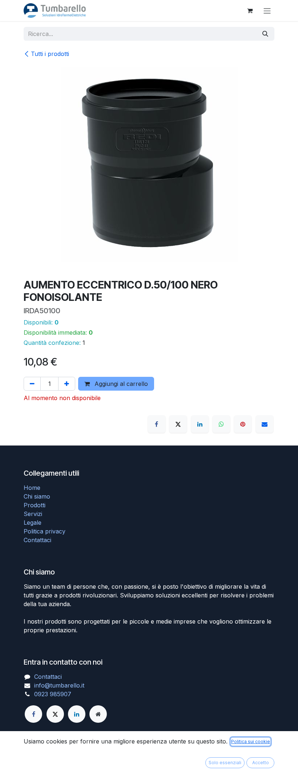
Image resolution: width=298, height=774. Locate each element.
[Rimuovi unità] (32, 384)
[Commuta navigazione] (267, 10)
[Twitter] (55, 714)
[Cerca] (265, 34)
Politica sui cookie (250, 741)
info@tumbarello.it (59, 685)
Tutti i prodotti (50, 53)
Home (32, 487)
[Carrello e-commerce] (249, 10)
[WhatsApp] (221, 424)
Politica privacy (44, 531)
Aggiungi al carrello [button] (120, 383)
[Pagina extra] (98, 714)
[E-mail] (264, 424)
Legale (32, 522)
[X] (178, 424)
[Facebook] (156, 424)
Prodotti (34, 505)
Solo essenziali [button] (225, 762)
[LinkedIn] (200, 424)
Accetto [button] (260, 762)
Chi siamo (37, 496)
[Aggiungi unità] (66, 384)
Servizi (33, 513)
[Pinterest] (242, 424)
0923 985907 (52, 694)
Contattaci (37, 540)
